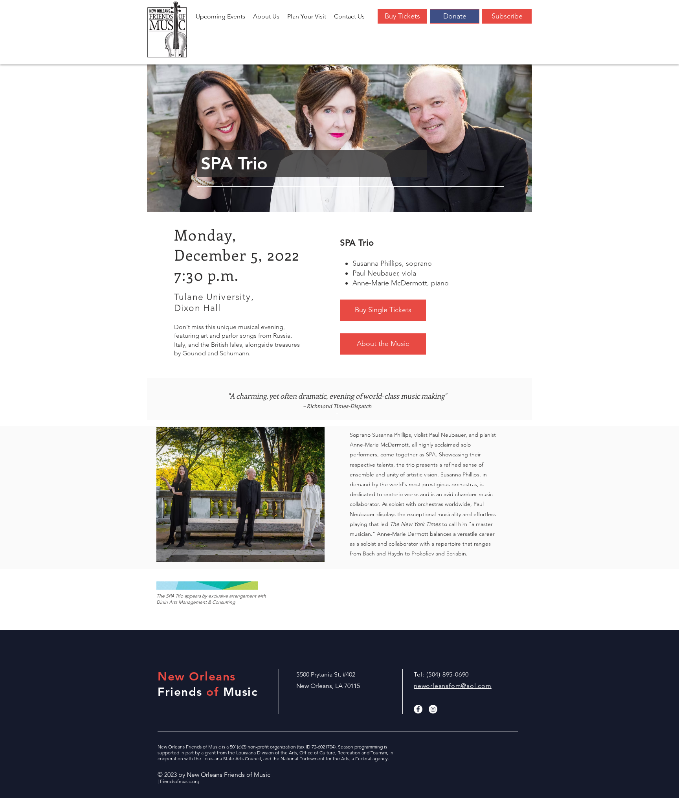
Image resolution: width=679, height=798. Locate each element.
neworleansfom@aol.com (453, 686)
